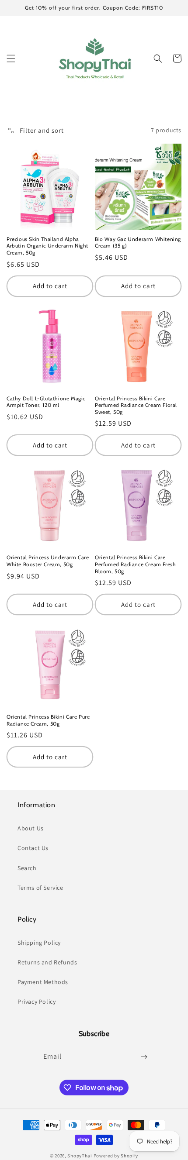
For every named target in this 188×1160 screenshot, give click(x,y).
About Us (30, 828)
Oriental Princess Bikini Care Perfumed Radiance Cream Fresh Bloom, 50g (135, 564)
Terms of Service (40, 888)
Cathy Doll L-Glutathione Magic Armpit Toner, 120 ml (46, 402)
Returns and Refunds (47, 962)
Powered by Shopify (116, 1156)
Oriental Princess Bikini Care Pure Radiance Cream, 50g (48, 720)
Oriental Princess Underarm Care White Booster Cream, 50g (48, 561)
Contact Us (33, 848)
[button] (11, 58)
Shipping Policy (39, 943)
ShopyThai (79, 1156)
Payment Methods (42, 982)
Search (27, 868)
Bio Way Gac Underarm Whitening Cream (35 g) (138, 242)
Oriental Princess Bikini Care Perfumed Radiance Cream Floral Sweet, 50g (136, 405)
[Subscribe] (143, 1057)
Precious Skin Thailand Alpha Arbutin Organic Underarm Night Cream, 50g (47, 246)
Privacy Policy (36, 1001)
